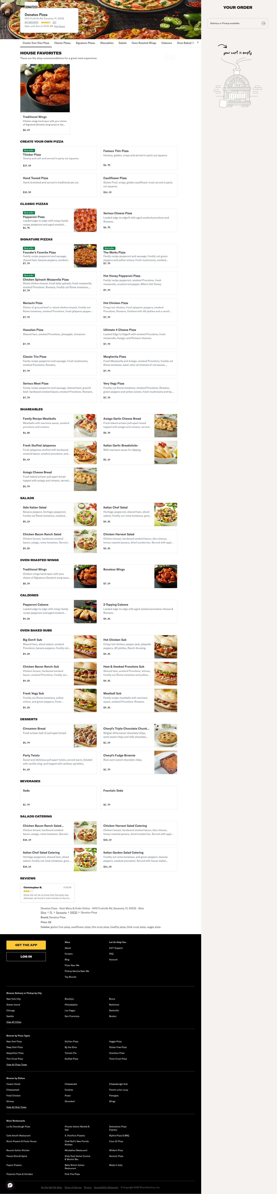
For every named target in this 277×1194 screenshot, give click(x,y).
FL (51, 912)
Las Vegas (70, 1010)
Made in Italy (115, 1165)
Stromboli (70, 1101)
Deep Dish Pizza (14, 1047)
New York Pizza (14, 1041)
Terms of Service (73, 1187)
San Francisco (72, 1016)
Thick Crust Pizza (118, 1058)
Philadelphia (71, 1004)
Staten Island (13, 1004)
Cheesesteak (12, 1089)
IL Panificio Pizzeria (75, 1135)
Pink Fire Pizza (72, 1174)
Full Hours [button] (59, 26)
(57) (54, 22)
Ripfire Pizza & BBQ (119, 1135)
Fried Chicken (13, 1095)
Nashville (114, 1010)
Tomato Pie (70, 1053)
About (68, 948)
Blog (67, 959)
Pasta (68, 1095)
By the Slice (71, 1047)
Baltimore (114, 1004)
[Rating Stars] (46, 22)
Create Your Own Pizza (36, 42)
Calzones (166, 42)
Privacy (88, 1187)
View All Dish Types (16, 1107)
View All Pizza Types (16, 1064)
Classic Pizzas (62, 42)
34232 (73, 912)
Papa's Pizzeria (14, 1165)
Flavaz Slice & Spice (16, 1156)
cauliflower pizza (80, 927)
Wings (112, 1101)
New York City (13, 998)
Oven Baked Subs (187, 42)
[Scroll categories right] (196, 43)
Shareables (106, 42)
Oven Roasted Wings (144, 42)
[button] (45, 99)
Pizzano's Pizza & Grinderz (19, 1174)
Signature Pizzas (85, 42)
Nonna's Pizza (116, 1156)
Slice (43, 912)
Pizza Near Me (72, 965)
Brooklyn (69, 998)
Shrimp (10, 1101)
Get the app (26, 945)
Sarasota (61, 912)
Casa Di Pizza (116, 1141)
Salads (123, 42)
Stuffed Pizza (71, 1058)
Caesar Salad (13, 1084)
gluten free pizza (60, 927)
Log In (26, 956)
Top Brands (70, 976)
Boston (112, 1016)
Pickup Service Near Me (77, 971)
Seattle (10, 1016)
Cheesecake (71, 1084)
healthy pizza (118, 927)
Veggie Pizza (115, 1041)
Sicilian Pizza (71, 1041)
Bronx (112, 998)
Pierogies (113, 1095)
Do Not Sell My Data (51, 1187)
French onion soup (118, 1089)
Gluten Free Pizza (118, 1047)
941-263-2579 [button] (31, 22)
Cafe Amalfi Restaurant (18, 1135)
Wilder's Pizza (116, 1150)
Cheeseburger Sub (118, 1084)
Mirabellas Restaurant (76, 1150)
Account (113, 959)
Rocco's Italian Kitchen (17, 1150)
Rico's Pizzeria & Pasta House (21, 1141)
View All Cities (13, 1022)
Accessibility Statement (106, 1187)
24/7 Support (116, 948)
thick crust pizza (136, 927)
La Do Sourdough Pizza (18, 1126)
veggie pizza (154, 927)
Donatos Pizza (57, 917)
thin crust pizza (100, 927)
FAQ (111, 953)
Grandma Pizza (117, 1053)
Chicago (10, 1010)
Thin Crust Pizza (14, 1058)
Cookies (69, 1089)
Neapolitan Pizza (15, 1053)
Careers (69, 953)
